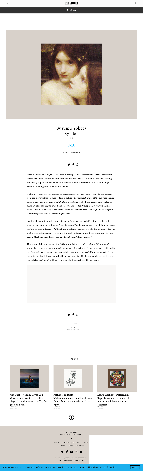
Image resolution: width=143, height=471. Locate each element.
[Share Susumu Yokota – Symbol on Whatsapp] (77, 164)
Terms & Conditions (65, 461)
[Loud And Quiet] (71, 3)
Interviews (66, 443)
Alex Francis (75, 152)
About (70, 446)
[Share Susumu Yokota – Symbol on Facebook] (73, 165)
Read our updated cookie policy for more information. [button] (92, 467)
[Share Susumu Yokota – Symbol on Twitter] (69, 165)
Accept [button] (135, 467)
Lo (71, 138)
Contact (62, 446)
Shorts (56, 443)
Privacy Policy (80, 461)
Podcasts (76, 443)
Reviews (86, 443)
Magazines (80, 446)
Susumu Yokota (73, 330)
